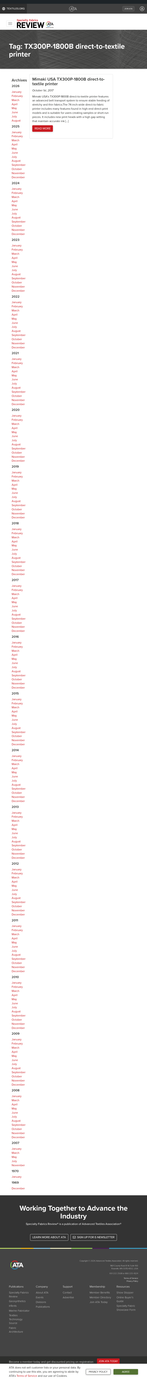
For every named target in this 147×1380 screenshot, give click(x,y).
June (15, 112)
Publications (43, 1306)
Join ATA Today (99, 1302)
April (15, 104)
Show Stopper (125, 1292)
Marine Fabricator (19, 1310)
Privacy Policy (98, 1371)
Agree (126, 1371)
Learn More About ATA (49, 1237)
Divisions (41, 1302)
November (18, 173)
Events (40, 1297)
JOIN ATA (128, 9)
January (17, 92)
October (17, 169)
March (15, 100)
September (18, 165)
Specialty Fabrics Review (19, 1294)
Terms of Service (26, 1376)
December (18, 177)
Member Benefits (100, 1292)
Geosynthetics (17, 1301)
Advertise (68, 1297)
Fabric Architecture (16, 1329)
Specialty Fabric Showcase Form (126, 1307)
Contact (67, 1292)
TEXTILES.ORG (16, 8)
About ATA (42, 1292)
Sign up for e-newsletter (95, 1237)
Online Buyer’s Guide (125, 1299)
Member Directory (100, 1297)
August (16, 120)
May (14, 108)
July (14, 116)
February (17, 96)
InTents (13, 1305)
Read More (43, 128)
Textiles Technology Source (15, 1319)
